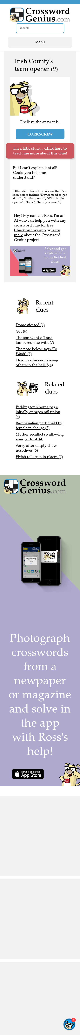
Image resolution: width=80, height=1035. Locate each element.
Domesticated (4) (30, 324)
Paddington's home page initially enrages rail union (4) (38, 412)
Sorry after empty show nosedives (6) (36, 448)
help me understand (29, 175)
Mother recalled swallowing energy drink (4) (40, 437)
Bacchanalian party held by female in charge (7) (39, 425)
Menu (40, 42)
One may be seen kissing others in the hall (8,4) (37, 362)
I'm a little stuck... (40, 150)
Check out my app (30, 230)
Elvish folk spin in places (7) (39, 456)
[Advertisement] (40, 836)
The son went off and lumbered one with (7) (35, 340)
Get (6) (21, 331)
